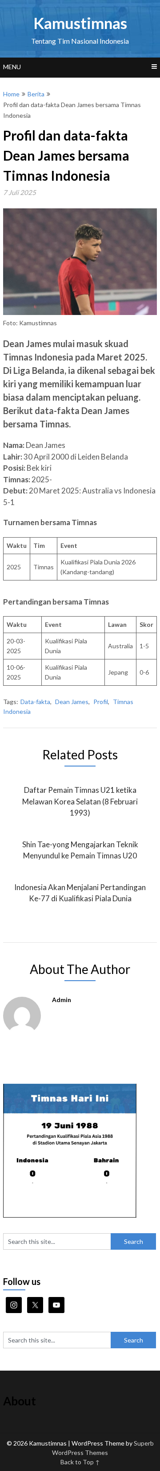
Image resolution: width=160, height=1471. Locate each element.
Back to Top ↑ (80, 1462)
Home (11, 94)
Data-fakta (35, 701)
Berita (36, 94)
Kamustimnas (80, 22)
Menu (12, 66)
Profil (100, 701)
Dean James (71, 701)
